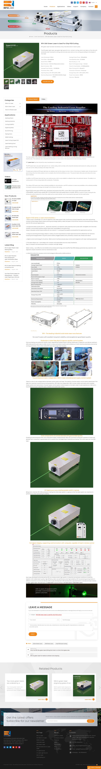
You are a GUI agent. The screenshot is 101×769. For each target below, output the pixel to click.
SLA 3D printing (9, 130)
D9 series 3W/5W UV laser (16, 199)
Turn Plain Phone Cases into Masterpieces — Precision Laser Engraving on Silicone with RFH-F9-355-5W (12, 275)
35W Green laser (49, 643)
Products (52, 6)
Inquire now (46, 81)
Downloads (57, 744)
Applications (61, 6)
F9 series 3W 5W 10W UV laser (16, 208)
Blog (55, 746)
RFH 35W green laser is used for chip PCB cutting (49, 614)
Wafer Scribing (9, 137)
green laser (34, 582)
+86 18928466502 (83, 752)
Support (75, 6)
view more (15, 202)
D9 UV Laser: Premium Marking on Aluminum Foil (13, 266)
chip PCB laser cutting (61, 643)
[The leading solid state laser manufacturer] (9, 5)
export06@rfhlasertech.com (83, 745)
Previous (1, 687)
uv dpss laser (50, 582)
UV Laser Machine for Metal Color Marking (15, 180)
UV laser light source (42, 752)
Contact (90, 6)
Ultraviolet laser (40, 742)
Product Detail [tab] (32, 99)
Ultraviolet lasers (42, 582)
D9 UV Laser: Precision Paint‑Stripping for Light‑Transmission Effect (11, 257)
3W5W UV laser (40, 740)
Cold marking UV (40, 757)
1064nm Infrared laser (11, 109)
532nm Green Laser (10, 106)
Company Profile (58, 735)
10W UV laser (39, 755)
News (55, 742)
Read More (7, 251)
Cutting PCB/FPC (9, 124)
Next (99, 687)
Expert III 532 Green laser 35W (16, 233)
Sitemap (78, 764)
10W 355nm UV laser (41, 737)
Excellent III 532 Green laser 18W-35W (16, 225)
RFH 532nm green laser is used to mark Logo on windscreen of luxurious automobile (62, 682)
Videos (69, 6)
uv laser (28, 582)
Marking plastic (9, 118)
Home (45, 6)
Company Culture (59, 737)
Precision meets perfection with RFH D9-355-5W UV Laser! (16, 187)
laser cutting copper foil (12, 140)
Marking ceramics (10, 121)
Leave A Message (95, 767)
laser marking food (10, 143)
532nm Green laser (37, 643)
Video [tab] (43, 99)
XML (81, 764)
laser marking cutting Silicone (11, 147)
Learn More (41, 699)
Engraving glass (9, 127)
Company (83, 6)
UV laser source (68, 582)
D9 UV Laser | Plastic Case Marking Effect (11, 248)
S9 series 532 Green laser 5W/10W (15, 216)
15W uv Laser (39, 735)
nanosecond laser (58, 582)
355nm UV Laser (9, 103)
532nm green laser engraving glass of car (15, 682)
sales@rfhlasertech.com (82, 749)
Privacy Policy (57, 749)
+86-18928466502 (78, 742)
